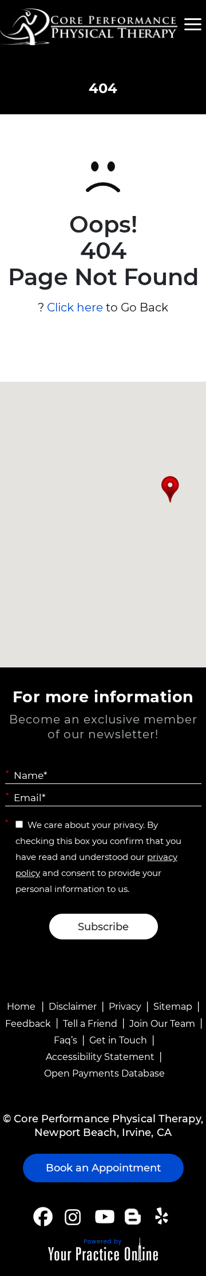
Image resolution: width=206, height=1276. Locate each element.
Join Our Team (162, 1023)
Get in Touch (118, 1040)
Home (21, 1006)
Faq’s (65, 1040)
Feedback (28, 1023)
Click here (75, 307)
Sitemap (172, 1006)
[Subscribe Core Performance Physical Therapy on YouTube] (103, 1216)
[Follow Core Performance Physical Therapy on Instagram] (72, 1216)
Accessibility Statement (100, 1056)
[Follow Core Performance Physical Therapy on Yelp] (163, 1216)
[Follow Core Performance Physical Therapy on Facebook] (42, 1216)
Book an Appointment (103, 1168)
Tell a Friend (90, 1023)
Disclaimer (73, 1006)
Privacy (125, 1006)
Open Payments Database (104, 1073)
